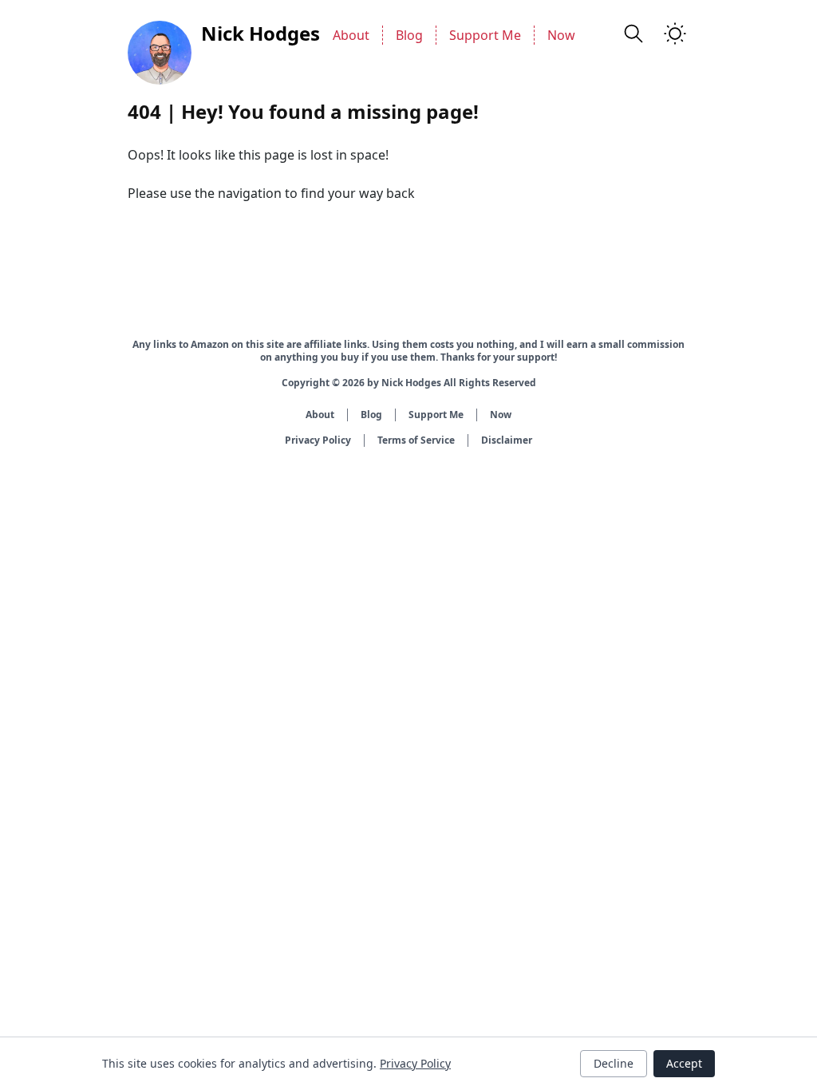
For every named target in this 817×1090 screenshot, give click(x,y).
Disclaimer (506, 440)
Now (561, 35)
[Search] (633, 33)
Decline (613, 1063)
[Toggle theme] (675, 33)
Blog (409, 35)
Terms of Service (416, 440)
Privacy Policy (318, 440)
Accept (684, 1063)
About (351, 35)
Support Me (485, 35)
